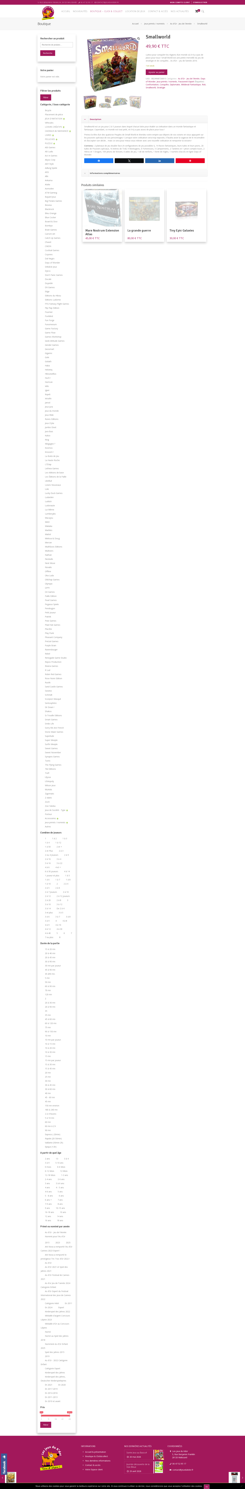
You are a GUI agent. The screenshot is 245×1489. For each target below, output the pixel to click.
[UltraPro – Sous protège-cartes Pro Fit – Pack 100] (237, 1477)
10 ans (63, 1212)
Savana (48, 690)
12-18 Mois (50, 1175)
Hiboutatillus (50, 373)
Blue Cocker (50, 217)
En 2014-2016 (51, 1393)
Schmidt (48, 694)
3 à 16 (48, 863)
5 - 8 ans (49, 1195)
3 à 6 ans (60, 1183)
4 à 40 (48, 933)
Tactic (47, 760)
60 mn (48, 1122)
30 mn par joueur (53, 965)
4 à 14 (67, 871)
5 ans (60, 1191)
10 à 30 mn (50, 1052)
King (47, 439)
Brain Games (51, 229)
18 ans (60, 1220)
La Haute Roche (52, 460)
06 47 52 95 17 (87, 2)
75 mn (48, 1027)
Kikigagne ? (50, 443)
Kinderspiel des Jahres (55, 1372)
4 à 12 (48, 929)
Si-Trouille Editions (53, 715)
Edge (47, 291)
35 (46, 1011)
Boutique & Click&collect (96, 1456)
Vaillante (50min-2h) (54, 1142)
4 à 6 (47, 867)
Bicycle (48, 110)
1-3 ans (64, 1175)
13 (57, 1158)
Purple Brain (50, 645)
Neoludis (49, 559)
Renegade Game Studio (56, 657)
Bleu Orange (50, 213)
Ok (206, 1486)
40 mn (48, 1093)
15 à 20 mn (50, 949)
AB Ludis (49, 151)
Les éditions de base (54, 472)
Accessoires (50, 818)
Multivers (49, 550)
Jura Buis (49, 431)
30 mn (48, 1081)
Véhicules (49, 122)
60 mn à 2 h (50, 1126)
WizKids (48, 789)
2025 (68, 1242)
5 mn (47, 978)
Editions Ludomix (53, 299)
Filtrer (45, 97)
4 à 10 (58, 925)
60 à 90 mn (50, 986)
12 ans (48, 1216)
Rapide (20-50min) (53, 1138)
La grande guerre (139, 230)
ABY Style (49, 164)
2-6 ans (61, 1179)
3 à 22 (59, 863)
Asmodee (49, 188)
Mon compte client (180, 2)
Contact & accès (92, 1465)
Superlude (49, 736)
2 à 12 (48, 896)
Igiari (47, 390)
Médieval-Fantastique (191, 84)
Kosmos (49, 448)
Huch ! (48, 378)
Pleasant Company (53, 637)
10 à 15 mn (50, 1043)
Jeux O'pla (49, 423)
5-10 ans (59, 1162)
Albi (46, 176)
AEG (47, 172)
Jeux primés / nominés (154, 23)
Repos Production (53, 662)
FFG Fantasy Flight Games (57, 303)
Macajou (49, 517)
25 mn (48, 1076)
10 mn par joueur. (53, 1039)
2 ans (47, 1158)
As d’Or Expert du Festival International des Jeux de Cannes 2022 (56, 1295)
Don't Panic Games (54, 275)
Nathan (48, 555)
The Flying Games (53, 764)
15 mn (48, 1056)
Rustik (47, 682)
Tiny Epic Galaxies (182, 230)
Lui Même (49, 509)
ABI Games (50, 147)
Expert (61, 1307)
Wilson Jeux (50, 785)
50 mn (48, 982)
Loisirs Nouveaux (53, 485)
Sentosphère (51, 703)
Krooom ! (49, 452)
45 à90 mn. (50, 974)
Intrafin (48, 398)
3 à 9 (47, 920)
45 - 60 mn (50, 1097)
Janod (47, 402)
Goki (47, 357)
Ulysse (48, 777)
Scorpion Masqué (53, 699)
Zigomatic (49, 793)
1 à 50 (48, 846)
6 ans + (48, 1199)
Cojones (49, 254)
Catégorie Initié (52, 1303)
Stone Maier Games (54, 732)
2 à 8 (59, 900)
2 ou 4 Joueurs (51, 855)
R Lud (47, 670)
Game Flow (50, 332)
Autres (48, 826)
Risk (204, 84)
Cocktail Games (52, 250)
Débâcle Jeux (51, 266)
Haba (47, 365)
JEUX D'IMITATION (53, 118)
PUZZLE (48, 143)
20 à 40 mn (50, 953)
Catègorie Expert (52, 1368)
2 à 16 (48, 859)
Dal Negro (49, 258)
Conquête (164, 84)
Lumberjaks (50, 513)
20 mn (48, 1072)
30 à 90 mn (50, 961)
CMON (48, 246)
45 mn (48, 1101)
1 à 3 (65, 838)
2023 (57, 1242)
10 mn (48, 1035)
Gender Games (52, 345)
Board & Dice (51, 221)
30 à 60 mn (50, 1089)
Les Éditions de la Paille (55, 476)
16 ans (48, 1220)
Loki (47, 489)
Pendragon (50, 608)
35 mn (48, 1015)
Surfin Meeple (51, 744)
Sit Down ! (49, 707)
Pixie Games (50, 620)
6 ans (61, 1195)
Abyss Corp (50, 159)
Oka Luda (49, 575)
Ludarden (49, 497)
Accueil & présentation (95, 1452)
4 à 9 (47, 925)
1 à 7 (57, 879)
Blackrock (49, 209)
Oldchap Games (52, 579)
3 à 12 (59, 904)
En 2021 (48, 1384)
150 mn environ (52, 1105)
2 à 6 (57, 888)
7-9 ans (48, 1204)
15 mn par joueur (53, 1060)
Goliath (48, 361)
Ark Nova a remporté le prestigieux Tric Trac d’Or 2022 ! (55, 1256)
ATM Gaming (51, 192)
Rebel (47, 653)
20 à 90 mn (50, 1006)
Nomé (48, 1331)
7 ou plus (49, 937)
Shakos (48, 711)
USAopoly (49, 781)
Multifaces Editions (53, 546)
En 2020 (62, 1384)
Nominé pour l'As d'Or (55, 1236)
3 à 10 (48, 904)
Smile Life (49, 723)
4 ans (47, 1187)
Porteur (48, 814)
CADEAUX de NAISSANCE (56, 131)
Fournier (49, 312)
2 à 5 (47, 888)
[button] (138, 38)
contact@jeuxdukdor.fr (108, 2)
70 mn (48, 990)
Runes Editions (51, 419)
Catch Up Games (52, 238)
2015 (47, 1242)
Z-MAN (48, 797)
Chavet (48, 242)
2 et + (59, 846)
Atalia (47, 184)
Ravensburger (51, 649)
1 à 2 (54, 838)
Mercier (48, 542)
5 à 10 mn (49, 1118)
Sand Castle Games (54, 686)
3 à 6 (47, 916)
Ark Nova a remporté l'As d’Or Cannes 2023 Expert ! (56, 1248)
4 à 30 (59, 929)
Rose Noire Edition (53, 678)
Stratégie (161, 87)
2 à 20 (48, 900)
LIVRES (48, 135)
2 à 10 (66, 892)
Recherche (47, 53)
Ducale (48, 279)
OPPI (47, 587)
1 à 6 (47, 879)
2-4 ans (48, 1179)
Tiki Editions (50, 769)
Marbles (48, 530)
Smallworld (151, 87)
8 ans (60, 1204)
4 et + (58, 867)
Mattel (48, 534)
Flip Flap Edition (52, 308)
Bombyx (49, 225)
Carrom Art (50, 233)
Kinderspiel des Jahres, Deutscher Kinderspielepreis (53, 1378)
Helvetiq (48, 369)
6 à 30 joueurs (51, 871)
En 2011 (68, 1303)
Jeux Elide (49, 415)
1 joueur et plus (52, 875)
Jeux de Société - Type (55, 810)
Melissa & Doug (52, 538)
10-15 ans (60, 1208)
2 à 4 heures (50, 1113)
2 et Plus (49, 850)
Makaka (48, 526)
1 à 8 (68, 879)
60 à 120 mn (50, 1023)
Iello (47, 386)
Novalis (48, 567)
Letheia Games (52, 468)
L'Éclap (48, 464)
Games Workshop (53, 336)
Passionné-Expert (186, 81)
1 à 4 (47, 842)
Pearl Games (51, 600)
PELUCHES (50, 139)
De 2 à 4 (60, 908)
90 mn (48, 1130)
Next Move (50, 563)
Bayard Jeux (50, 196)
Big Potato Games (53, 201)
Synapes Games (52, 756)
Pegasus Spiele (52, 604)
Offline (48, 571)
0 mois (48, 1167)
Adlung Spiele (51, 168)
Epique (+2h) (50, 1146)
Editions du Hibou (53, 295)
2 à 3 (61, 850)
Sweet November (53, 752)
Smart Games (51, 719)
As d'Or (48, 1262)
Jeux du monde (52, 410)
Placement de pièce (54, 114)
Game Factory (51, 328)
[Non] (241, 1486)
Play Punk (49, 633)
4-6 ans (48, 1191)
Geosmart (49, 349)
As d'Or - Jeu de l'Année (181, 23)
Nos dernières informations (97, 1460)
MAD (47, 522)
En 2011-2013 (51, 1397)
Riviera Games (51, 666)
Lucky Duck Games (54, 493)
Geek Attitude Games (55, 340)
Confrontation (152, 84)
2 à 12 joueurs (63, 896)
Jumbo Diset (50, 427)
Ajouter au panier (156, 72)
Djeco (47, 271)
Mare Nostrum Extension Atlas (102, 232)
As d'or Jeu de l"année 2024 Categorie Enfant (55, 1285)
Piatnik (48, 616)
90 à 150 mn (50, 1031)
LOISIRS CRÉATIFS (53, 126)
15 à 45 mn (50, 1068)
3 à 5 (61, 912)
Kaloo (47, 435)
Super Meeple (51, 740)
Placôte (48, 629)
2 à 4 (66, 883)
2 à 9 (66, 855)
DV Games (50, 287)
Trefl (47, 773)
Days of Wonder (52, 262)
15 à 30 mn (50, 1064)
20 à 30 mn (50, 1002)
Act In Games (51, 155)
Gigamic (48, 353)
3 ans (47, 1183)
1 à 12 (58, 842)
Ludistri (48, 501)
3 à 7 (57, 916)
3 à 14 (48, 908)
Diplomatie (175, 84)
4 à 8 (65, 920)
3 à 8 (68, 916)
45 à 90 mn (50, 969)
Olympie (48, 583)
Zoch (47, 801)
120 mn (48, 994)
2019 (47, 1356)
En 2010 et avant (52, 1401)
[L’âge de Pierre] (8, 1477)
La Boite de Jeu (52, 456)
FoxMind (49, 316)
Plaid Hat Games (52, 625)
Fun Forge (49, 320)
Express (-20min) (52, 1134)
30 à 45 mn (50, 1085)
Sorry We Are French (54, 727)
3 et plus (49, 912)
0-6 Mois (61, 1167)
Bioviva (48, 205)
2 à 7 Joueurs (51, 892)
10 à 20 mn (50, 1048)
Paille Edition (51, 596)
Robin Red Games (53, 674)
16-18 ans (49, 1212)
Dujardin (49, 283)
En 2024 (48, 1307)
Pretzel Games (51, 641)
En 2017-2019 (51, 1389)
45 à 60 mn (50, 1019)
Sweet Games (51, 748)
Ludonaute (50, 505)
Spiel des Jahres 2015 (54, 1352)
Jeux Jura (49, 406)
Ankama (48, 180)
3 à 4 (59, 859)
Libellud (48, 480)
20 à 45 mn (50, 957)
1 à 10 (48, 883)
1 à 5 (67, 875)
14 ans (60, 1216)
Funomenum (51, 324)
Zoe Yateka (50, 806)
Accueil (135, 23)
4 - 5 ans (60, 1187)
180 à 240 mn (51, 1109)
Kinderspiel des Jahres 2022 (57, 1311)
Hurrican (49, 382)
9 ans (47, 1208)
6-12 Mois (49, 1171)
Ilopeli (47, 394)
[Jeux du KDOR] (48, 12)
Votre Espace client (94, 1469)
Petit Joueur (50, 612)
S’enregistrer (200, 2)
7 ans (60, 1199)
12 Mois (63, 1171)
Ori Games (50, 592)
